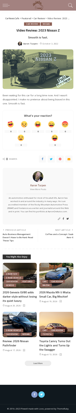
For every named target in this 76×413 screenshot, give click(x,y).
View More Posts (38, 189)
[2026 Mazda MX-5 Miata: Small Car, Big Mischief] (56, 275)
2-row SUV (11, 274)
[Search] (69, 5)
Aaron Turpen (30, 44)
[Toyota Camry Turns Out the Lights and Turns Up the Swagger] (56, 324)
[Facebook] (42, 159)
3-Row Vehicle (13, 278)
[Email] (68, 159)
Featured (27, 281)
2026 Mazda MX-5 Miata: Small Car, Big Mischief (55, 294)
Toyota (47, 334)
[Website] (59, 219)
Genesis (10, 285)
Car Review (32, 24)
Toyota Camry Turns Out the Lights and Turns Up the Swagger (55, 345)
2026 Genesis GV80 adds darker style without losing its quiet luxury (20, 296)
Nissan (46, 24)
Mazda (46, 285)
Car (44, 281)
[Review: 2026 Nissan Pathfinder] (20, 324)
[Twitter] (51, 159)
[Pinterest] (60, 159)
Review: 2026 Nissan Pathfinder (16, 343)
